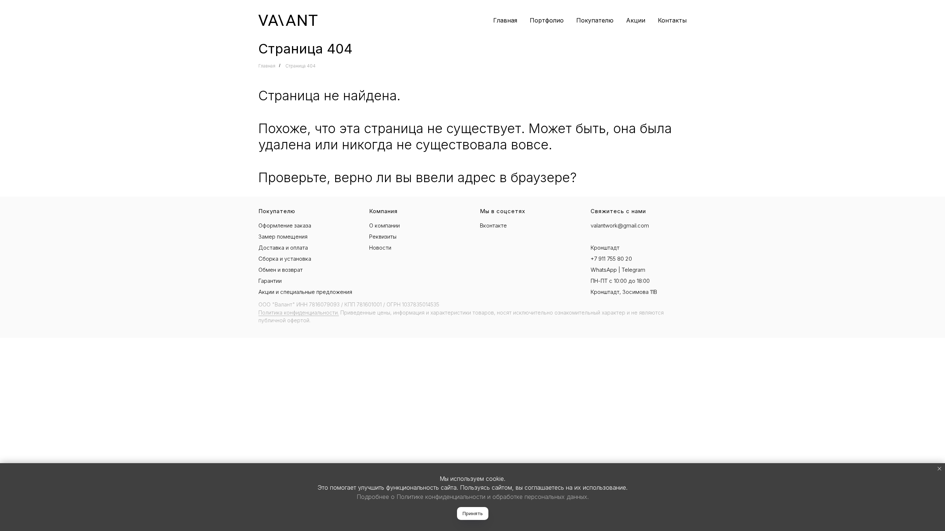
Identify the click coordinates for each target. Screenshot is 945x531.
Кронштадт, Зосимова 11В (624, 291)
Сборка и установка (284, 258)
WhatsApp (604, 269)
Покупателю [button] (595, 20)
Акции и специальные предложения (305, 291)
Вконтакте (493, 225)
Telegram (633, 269)
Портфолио (547, 20)
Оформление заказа (284, 225)
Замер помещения (282, 236)
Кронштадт (605, 247)
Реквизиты (382, 236)
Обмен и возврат (280, 269)
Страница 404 (300, 66)
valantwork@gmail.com (620, 225)
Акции (635, 20)
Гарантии (270, 280)
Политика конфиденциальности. (298, 312)
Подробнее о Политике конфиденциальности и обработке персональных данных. (473, 496)
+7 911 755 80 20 (611, 258)
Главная (505, 20)
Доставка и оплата (283, 247)
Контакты (672, 20)
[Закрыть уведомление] (939, 468)
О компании (384, 225)
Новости (380, 247)
